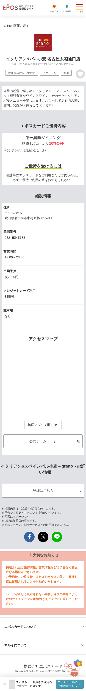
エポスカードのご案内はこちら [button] (67, 684)
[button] (50, 684)
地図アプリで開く (41, 425)
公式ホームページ (43, 441)
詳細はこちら (43, 490)
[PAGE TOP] (73, 668)
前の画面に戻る (18, 26)
